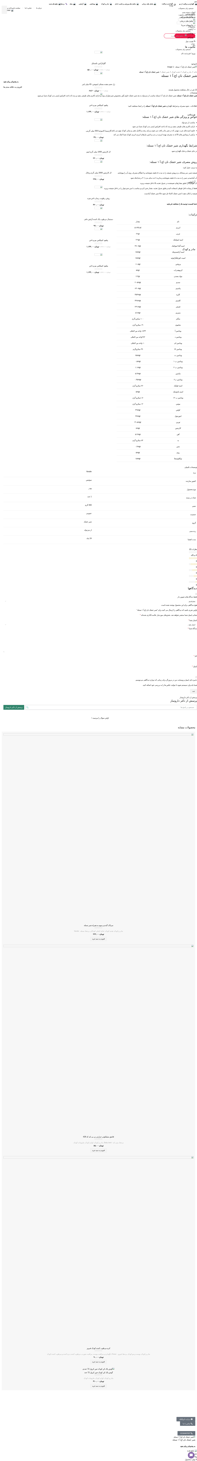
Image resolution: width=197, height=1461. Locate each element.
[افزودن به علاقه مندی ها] (177, 1446)
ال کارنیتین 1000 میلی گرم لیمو (98, 152)
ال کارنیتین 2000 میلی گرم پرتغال (98, 173)
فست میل (189, 41)
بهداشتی (190, 33)
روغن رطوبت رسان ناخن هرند (98, 198)
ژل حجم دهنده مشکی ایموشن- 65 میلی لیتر (98, 84)
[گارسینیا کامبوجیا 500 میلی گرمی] (98, 123)
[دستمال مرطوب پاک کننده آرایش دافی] (98, 212)
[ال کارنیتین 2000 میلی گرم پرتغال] (98, 165)
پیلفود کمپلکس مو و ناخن (98, 105)
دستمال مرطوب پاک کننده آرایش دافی (98, 219)
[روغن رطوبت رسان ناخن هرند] (98, 191)
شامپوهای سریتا (187, 25)
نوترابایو (190, 37)
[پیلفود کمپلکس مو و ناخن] (98, 98)
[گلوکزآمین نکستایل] (98, 56)
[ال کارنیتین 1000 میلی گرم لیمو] (98, 144)
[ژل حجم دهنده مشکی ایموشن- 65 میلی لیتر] (98, 77)
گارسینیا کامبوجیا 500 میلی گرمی (98, 131)
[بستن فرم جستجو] (194, 3)
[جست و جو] (4, 10)
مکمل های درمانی (186, 21)
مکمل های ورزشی (186, 17)
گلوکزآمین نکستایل (98, 63)
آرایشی (190, 29)
